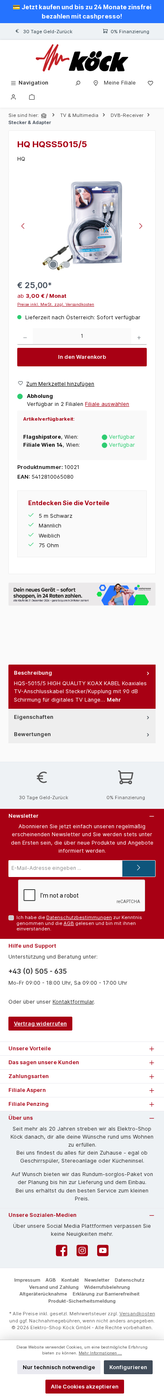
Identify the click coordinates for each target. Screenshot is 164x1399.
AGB (68, 923)
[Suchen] (78, 83)
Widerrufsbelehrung (107, 1287)
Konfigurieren (128, 1367)
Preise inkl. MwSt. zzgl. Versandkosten (55, 304)
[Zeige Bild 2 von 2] (66, 264)
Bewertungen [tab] (32, 734)
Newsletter (97, 1280)
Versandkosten (137, 1314)
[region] (82, 227)
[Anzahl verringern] (25, 336)
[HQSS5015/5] (81, 227)
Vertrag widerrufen (40, 1023)
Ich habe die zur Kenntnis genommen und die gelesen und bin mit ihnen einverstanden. (79, 923)
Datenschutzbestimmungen (79, 917)
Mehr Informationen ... (100, 1353)
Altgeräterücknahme (43, 1294)
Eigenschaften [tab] (33, 717)
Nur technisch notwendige (59, 1367)
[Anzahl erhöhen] (139, 336)
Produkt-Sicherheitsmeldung (82, 1301)
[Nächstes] (140, 227)
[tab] (82, 687)
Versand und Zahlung (54, 1287)
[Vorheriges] (23, 227)
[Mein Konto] (13, 96)
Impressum (27, 1280)
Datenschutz (130, 1280)
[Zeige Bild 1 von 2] (53, 264)
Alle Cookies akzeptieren (85, 1386)
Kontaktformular (73, 1002)
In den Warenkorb (82, 357)
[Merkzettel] (150, 83)
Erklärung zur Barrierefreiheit (106, 1294)
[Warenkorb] (32, 96)
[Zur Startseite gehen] (82, 58)
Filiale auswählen (107, 404)
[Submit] (139, 868)
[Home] (44, 115)
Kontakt (70, 1280)
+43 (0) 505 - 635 (37, 971)
